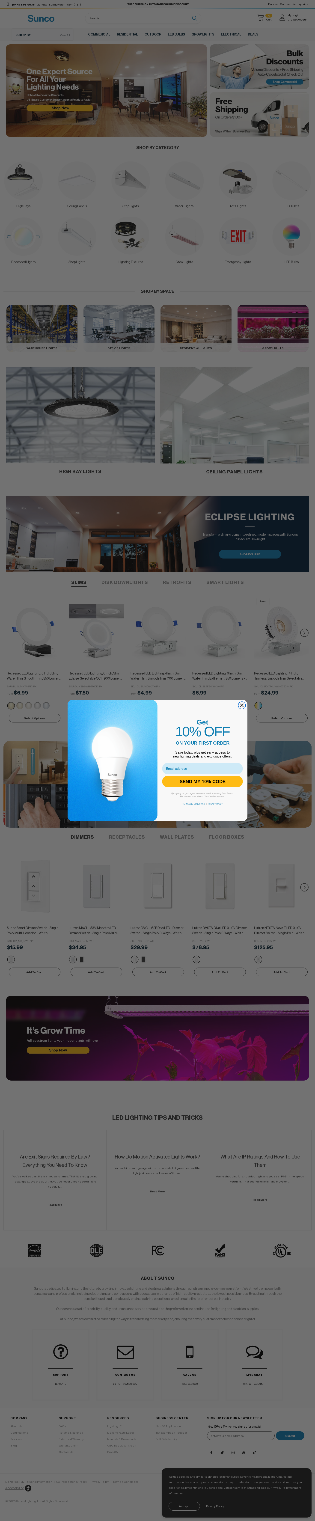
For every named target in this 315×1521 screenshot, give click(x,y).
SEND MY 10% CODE (203, 781)
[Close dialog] (242, 705)
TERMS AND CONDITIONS (194, 804)
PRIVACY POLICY (215, 804)
